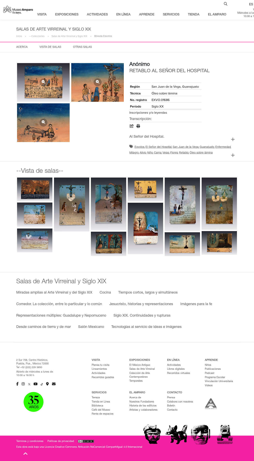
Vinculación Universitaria (219, 381)
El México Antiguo (139, 365)
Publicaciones (213, 369)
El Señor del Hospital (158, 147)
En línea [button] (123, 14)
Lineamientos (99, 369)
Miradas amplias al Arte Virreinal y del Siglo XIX (54, 293)
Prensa (171, 398)
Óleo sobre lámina (201, 153)
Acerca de (135, 398)
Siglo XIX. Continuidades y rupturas (142, 316)
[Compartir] (132, 126)
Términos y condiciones (29, 441)
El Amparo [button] (217, 14)
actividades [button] (97, 14)
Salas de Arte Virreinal (142, 369)
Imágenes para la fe (196, 304)
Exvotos (139, 147)
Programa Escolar (215, 377)
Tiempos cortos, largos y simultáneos (148, 293)
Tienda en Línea (101, 402)
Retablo (184, 153)
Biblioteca (97, 406)
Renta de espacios (103, 414)
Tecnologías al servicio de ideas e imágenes (146, 327)
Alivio (143, 153)
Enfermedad (223, 147)
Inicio (19, 36)
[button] (225, 3)
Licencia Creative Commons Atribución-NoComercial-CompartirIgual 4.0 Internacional (93, 447)
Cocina (105, 293)
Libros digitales (176, 369)
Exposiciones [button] (66, 14)
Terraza (96, 398)
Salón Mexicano (91, 327)
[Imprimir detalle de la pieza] (138, 126)
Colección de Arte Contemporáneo (139, 375)
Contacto (172, 410)
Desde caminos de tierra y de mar (43, 327)
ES (251, 4)
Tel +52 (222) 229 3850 (29, 367)
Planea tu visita (100, 365)
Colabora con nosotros (180, 402)
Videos (209, 385)
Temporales (136, 381)
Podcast (209, 373)
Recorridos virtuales (178, 373)
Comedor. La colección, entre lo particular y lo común (59, 304)
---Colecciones (37, 36)
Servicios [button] (171, 14)
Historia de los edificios (143, 406)
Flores (174, 153)
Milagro (134, 153)
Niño (150, 153)
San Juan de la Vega (186, 147)
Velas (166, 153)
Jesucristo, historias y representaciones (141, 304)
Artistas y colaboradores (143, 410)
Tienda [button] (193, 14)
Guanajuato (207, 147)
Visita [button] (42, 14)
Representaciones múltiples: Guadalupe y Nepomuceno (61, 316)
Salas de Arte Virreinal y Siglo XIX (69, 36)
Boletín (171, 406)
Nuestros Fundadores (141, 402)
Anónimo (139, 64)
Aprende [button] (146, 14)
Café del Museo (101, 410)
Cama (158, 153)
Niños (208, 365)
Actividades (98, 373)
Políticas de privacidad (60, 441)
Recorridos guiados (103, 377)
